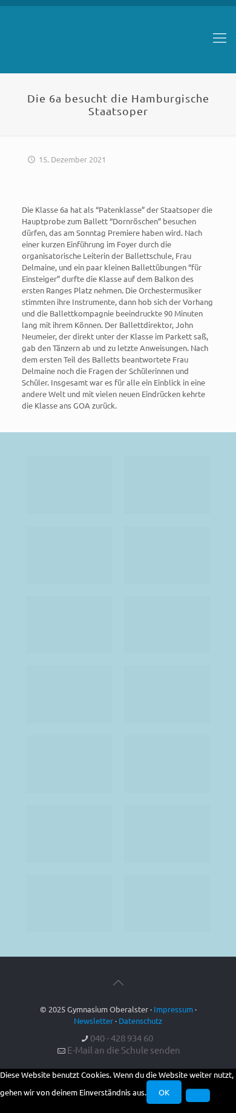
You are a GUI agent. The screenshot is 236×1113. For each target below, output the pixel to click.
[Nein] (198, 1095)
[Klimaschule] (167, 555)
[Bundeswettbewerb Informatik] (69, 485)
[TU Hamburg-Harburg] (69, 694)
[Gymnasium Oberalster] (118, 43)
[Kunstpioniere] (69, 834)
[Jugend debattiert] (167, 485)
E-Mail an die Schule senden (123, 1049)
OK (164, 1092)
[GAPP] (69, 764)
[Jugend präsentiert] (69, 555)
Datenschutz (140, 1020)
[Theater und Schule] (167, 694)
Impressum (173, 1009)
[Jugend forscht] (69, 903)
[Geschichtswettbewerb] (167, 834)
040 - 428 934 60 (121, 1037)
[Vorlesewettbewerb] (167, 764)
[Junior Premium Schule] (167, 624)
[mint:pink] (69, 624)
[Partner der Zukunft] (167, 903)
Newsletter (93, 1020)
